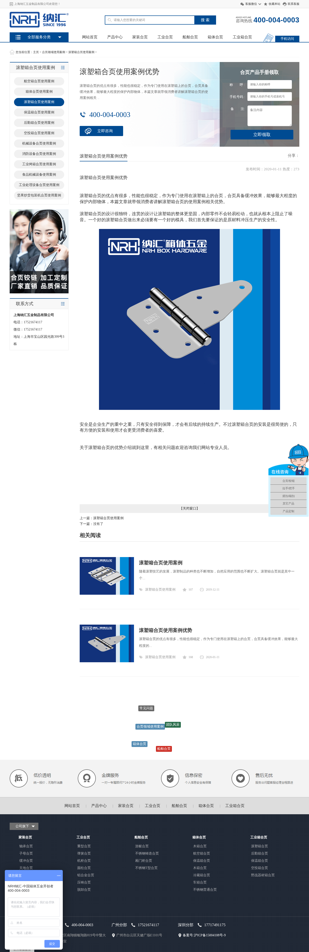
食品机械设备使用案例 (39, 174)
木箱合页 (200, 846)
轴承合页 (26, 846)
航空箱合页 (201, 853)
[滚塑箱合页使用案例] (107, 593)
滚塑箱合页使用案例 (81, 52)
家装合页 (140, 37)
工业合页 (165, 37)
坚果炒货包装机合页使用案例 (39, 195)
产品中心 (115, 37)
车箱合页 (200, 882)
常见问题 (146, 705)
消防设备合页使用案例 (39, 154)
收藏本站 (274, 4)
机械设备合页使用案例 (39, 143)
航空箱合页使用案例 (39, 81)
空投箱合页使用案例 (39, 133)
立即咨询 (105, 131)
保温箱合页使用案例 (39, 112)
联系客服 (293, 4)
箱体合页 (215, 37)
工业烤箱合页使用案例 (39, 164)
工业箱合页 (242, 37)
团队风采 (173, 718)
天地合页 (26, 868)
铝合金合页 (85, 875)
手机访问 (287, 39)
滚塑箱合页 (259, 846)
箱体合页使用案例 (39, 91)
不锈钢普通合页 (205, 889)
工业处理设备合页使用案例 (39, 185)
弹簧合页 (84, 853)
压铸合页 (84, 882)
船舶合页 (190, 37)
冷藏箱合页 (201, 875)
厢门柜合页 (143, 860)
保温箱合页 (201, 860)
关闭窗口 (189, 508)
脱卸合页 (84, 889)
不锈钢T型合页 (146, 868)
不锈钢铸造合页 (147, 853)
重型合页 (84, 846)
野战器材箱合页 (263, 875)
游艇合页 (142, 846)
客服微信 (251, 4)
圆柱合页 (84, 868)
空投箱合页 (259, 868)
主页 (36, 52)
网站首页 (90, 37)
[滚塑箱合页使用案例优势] (107, 661)
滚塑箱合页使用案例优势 (165, 630)
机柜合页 (84, 860)
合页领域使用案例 (53, 52)
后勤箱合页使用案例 (39, 122)
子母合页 (26, 853)
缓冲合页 (26, 860)
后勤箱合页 (259, 853)
